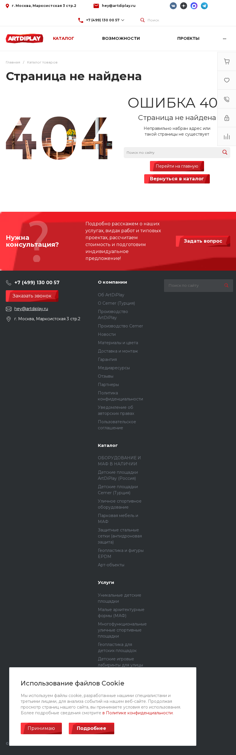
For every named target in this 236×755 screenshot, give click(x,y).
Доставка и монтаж (118, 351)
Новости (107, 334)
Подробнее (91, 728)
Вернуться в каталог (177, 178)
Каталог (108, 445)
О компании (112, 282)
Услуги (106, 582)
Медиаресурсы (114, 367)
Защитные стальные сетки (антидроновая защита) (120, 536)
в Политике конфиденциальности (137, 712)
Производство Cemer (120, 326)
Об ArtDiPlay (111, 294)
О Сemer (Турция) (116, 303)
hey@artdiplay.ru (119, 5)
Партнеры (108, 384)
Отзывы (105, 376)
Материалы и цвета (118, 342)
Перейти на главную (177, 166)
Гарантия (107, 359)
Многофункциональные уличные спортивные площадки (122, 630)
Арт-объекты (111, 564)
